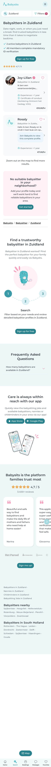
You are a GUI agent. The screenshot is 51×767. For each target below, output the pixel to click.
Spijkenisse (9, 608)
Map (27, 753)
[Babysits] (10, 4)
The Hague (21, 626)
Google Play (36, 421)
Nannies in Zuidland (13, 591)
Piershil (39, 612)
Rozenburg (9, 612)
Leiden (32, 626)
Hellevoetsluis (35, 608)
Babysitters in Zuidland (15, 587)
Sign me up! (25, 565)
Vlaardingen (34, 633)
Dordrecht (9, 630)
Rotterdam (9, 626)
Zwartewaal (22, 616)
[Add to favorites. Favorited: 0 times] (43, 78)
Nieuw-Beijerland (25, 612)
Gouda (7, 637)
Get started (25, 207)
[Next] (47, 522)
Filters (42, 13)
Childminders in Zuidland (16, 595)
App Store (17, 421)
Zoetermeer (22, 630)
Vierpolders (9, 616)
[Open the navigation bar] (45, 4)
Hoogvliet (21, 608)
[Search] (5, 14)
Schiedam (9, 633)
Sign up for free (25, 59)
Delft (32, 630)
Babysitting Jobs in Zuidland (18, 598)
